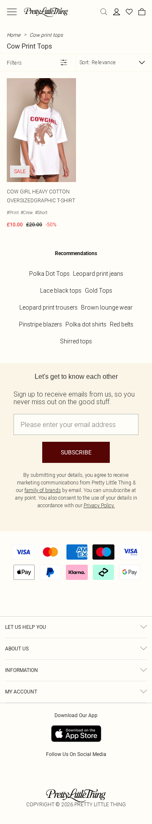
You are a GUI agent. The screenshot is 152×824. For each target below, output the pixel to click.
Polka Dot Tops (49, 273)
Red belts (121, 324)
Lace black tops (60, 290)
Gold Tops (98, 290)
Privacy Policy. (99, 505)
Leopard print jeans (98, 273)
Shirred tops (76, 341)
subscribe (76, 452)
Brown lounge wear (107, 307)
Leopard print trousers (48, 307)
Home (13, 35)
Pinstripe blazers (40, 324)
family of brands (42, 490)
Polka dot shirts (85, 324)
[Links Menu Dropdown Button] (12, 12)
